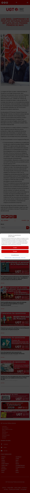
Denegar (15, 251)
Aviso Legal (23, 257)
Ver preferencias (15, 255)
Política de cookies (8, 257)
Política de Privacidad (16, 257)
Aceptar (15, 247)
